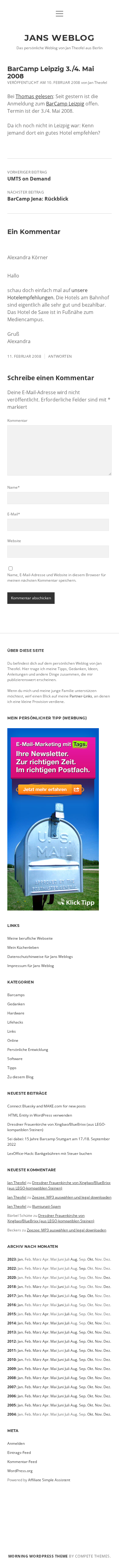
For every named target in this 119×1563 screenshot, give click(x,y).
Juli (67, 1314)
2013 (11, 1332)
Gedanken (16, 1004)
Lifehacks (15, 1022)
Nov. (99, 1323)
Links (11, 1031)
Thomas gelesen (34, 96)
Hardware (15, 1013)
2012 (11, 1341)
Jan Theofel (16, 1182)
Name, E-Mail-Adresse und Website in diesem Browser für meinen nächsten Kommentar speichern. (56, 577)
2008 (11, 1377)
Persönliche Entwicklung (27, 1049)
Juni (61, 1286)
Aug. (74, 1259)
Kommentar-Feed (22, 1461)
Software (15, 1058)
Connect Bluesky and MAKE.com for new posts (46, 1106)
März (37, 1286)
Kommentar (17, 420)
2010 (11, 1359)
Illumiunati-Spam (46, 1206)
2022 (11, 1268)
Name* (13, 487)
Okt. (90, 1259)
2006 (11, 1396)
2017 (11, 1295)
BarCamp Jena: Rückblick (37, 198)
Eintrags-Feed (19, 1452)
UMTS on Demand (29, 178)
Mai (53, 1295)
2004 (11, 1414)
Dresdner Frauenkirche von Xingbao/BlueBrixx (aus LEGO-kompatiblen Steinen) (58, 1185)
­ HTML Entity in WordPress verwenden (39, 1115)
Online (12, 1040)
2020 (11, 1277)
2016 (11, 1304)
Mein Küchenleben (23, 947)
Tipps (11, 1067)
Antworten (60, 356)
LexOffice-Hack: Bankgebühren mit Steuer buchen (49, 1153)
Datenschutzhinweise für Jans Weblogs (40, 956)
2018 (11, 1286)
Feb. (28, 1295)
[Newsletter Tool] (53, 909)
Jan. (21, 1259)
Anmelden (16, 1443)
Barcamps (16, 994)
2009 (11, 1368)
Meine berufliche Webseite (30, 938)
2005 (11, 1405)
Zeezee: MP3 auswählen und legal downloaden (71, 1197)
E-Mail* (13, 514)
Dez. (107, 1277)
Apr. (45, 1295)
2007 (11, 1386)
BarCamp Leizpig (65, 103)
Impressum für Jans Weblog (30, 965)
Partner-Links (81, 696)
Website (14, 540)
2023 (11, 1259)
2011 (11, 1350)
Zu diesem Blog (20, 1076)
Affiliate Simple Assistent (49, 1479)
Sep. (82, 1268)
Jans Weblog (59, 38)
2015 (11, 1314)
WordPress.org (20, 1470)
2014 (11, 1323)
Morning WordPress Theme (38, 1556)
